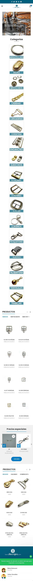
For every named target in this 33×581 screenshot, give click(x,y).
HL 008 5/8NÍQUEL (24, 390)
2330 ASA (23, 492)
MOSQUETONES (23, 451)
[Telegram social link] (21, 2)
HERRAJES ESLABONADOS (9, 452)
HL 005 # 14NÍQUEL (9, 365)
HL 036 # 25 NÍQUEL (9, 339)
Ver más (7, 31)
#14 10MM (24, 449)
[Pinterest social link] (16, 2)
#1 (9, 449)
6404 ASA (9, 512)
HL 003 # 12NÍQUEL (24, 365)
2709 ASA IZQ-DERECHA (9, 533)
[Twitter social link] (14, 2)
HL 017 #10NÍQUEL (9, 390)
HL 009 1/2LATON (9, 416)
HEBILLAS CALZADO (9, 341)
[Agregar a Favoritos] (13, 436)
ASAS (9, 494)
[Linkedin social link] (19, 2)
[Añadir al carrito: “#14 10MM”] (19, 446)
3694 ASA (9, 492)
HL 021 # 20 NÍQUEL (24, 339)
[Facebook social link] (12, 2)
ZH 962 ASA (23, 512)
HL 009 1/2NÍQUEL (24, 416)
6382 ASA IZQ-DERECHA (24, 533)
